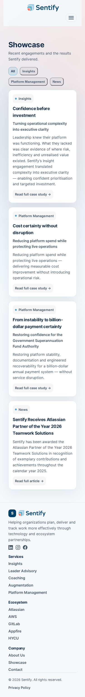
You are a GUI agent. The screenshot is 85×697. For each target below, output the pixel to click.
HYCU (13, 638)
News (57, 81)
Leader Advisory (22, 571)
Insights (28, 71)
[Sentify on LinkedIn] (10, 547)
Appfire (14, 631)
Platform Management (28, 81)
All (13, 71)
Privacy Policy (19, 687)
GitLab (14, 624)
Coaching (16, 578)
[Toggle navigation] (71, 18)
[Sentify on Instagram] (18, 547)
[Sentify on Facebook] (25, 547)
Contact (15, 669)
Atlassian (16, 609)
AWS (12, 616)
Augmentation (20, 585)
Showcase (17, 662)
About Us (16, 655)
